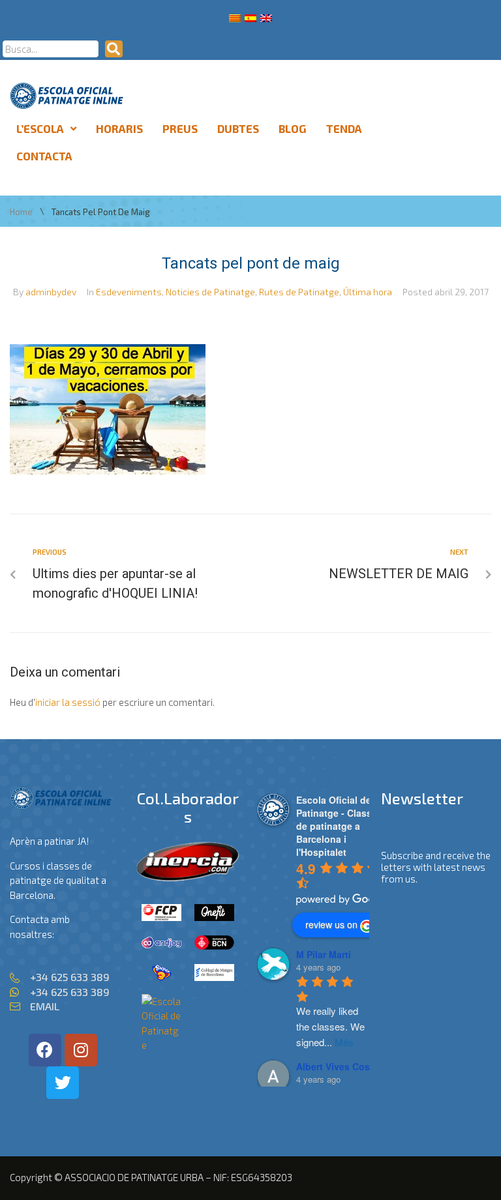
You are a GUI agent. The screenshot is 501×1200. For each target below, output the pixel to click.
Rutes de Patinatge (299, 291)
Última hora (367, 291)
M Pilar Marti (323, 954)
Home (21, 212)
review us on (331, 924)
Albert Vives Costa (337, 1066)
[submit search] (114, 48)
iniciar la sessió (67, 702)
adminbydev (50, 291)
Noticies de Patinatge (210, 291)
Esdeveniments (129, 291)
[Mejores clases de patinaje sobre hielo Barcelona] (161, 1045)
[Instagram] (81, 1050)
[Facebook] (45, 1050)
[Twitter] (62, 1082)
